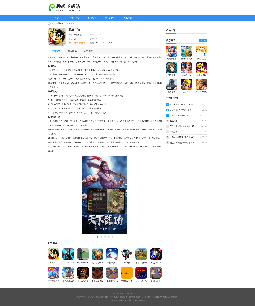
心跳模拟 (173, 132)
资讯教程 (110, 17)
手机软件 (92, 17)
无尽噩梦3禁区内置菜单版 (180, 110)
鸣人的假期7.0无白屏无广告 (181, 105)
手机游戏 (74, 17)
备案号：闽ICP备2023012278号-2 (131, 294)
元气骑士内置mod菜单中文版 (182, 126)
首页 (56, 17)
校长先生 (173, 121)
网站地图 (115, 294)
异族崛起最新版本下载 (179, 115)
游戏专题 (128, 17)
